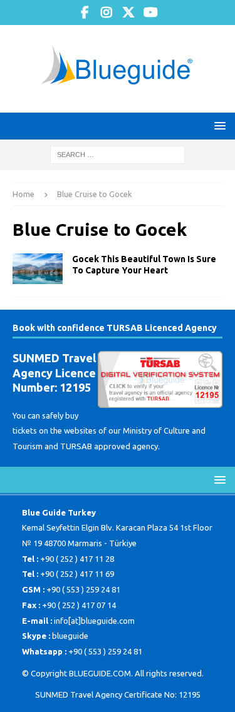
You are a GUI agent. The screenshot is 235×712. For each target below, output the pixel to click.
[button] (218, 125)
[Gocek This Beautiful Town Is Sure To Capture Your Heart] (38, 268)
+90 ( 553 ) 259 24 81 (83, 589)
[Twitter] (129, 12)
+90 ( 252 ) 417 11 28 (77, 558)
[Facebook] (85, 12)
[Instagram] (107, 12)
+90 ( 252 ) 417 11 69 (77, 573)
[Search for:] (117, 154)
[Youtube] (151, 12)
